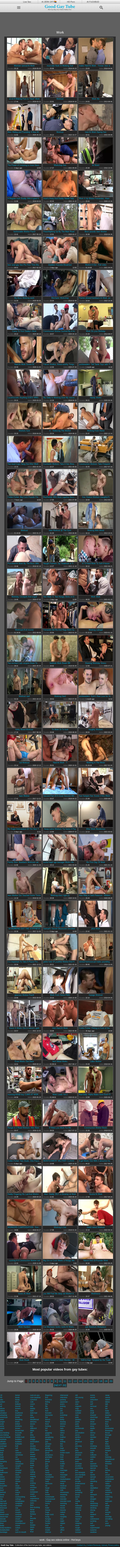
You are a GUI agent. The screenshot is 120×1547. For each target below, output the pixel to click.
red (76, 1503)
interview (63, 1397)
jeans (62, 1404)
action (2, 1402)
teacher (108, 1415)
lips (61, 1444)
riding (77, 1512)
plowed (78, 1455)
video (107, 1483)
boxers (18, 1408)
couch (17, 1510)
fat (31, 1516)
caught (18, 1466)
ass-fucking (4, 1433)
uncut (107, 1475)
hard (47, 1481)
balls (2, 1459)
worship (108, 1517)
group (47, 1461)
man (62, 1468)
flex (46, 1404)
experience (34, 1498)
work (107, 1514)
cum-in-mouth (20, 1532)
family (32, 1512)
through (108, 1435)
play (77, 1450)
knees (62, 1426)
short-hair (94, 1417)
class (17, 1475)
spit (91, 1472)
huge (47, 1512)
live (61, 1446)
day (31, 1415)
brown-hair (19, 1430)
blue (2, 1523)
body (2, 1525)
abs (1, 1400)
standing (93, 1481)
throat (107, 1433)
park (77, 1424)
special (93, 1468)
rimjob (77, 1514)
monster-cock (65, 1501)
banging (3, 1461)
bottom (18, 1404)
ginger (47, 1446)
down (32, 1452)
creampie (19, 1521)
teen (107, 1422)
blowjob (3, 1521)
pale (77, 1417)
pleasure (78, 1453)
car (16, 1457)
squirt (92, 1479)
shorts (92, 1419)
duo (31, 1468)
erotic (32, 1490)
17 (95, 1381)
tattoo (107, 1413)
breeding (18, 1419)
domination (34, 1442)
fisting (47, 1402)
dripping (33, 1459)
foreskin (48, 1413)
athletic (3, 1442)
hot (46, 1506)
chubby (18, 1472)
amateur (3, 1413)
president (79, 1477)
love (62, 1457)
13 (75, 1381)
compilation (19, 1501)
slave (92, 1435)
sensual (93, 1406)
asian (2, 1428)
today (107, 1446)
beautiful (3, 1486)
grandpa (48, 1457)
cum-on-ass (35, 1395)
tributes (108, 1461)
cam (17, 1450)
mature (63, 1481)
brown (17, 1428)
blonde (3, 1519)
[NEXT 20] (60, 1385)
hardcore (48, 1483)
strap (92, 1501)
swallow (93, 1532)
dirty (32, 1435)
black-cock (4, 1514)
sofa (92, 1453)
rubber (77, 1530)
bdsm (2, 1477)
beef (2, 1490)
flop (46, 1408)
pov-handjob (80, 1475)
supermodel (95, 1528)
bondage (3, 1532)
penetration (79, 1433)
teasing (108, 1419)
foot (46, 1411)
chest (17, 1468)
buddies (18, 1439)
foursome (49, 1415)
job (61, 1411)
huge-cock (49, 1514)
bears (2, 1483)
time (107, 1444)
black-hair (4, 1517)
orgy (77, 1408)
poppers (78, 1459)
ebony (32, 1474)
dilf (31, 1433)
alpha (2, 1411)
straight (93, 1499)
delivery (33, 1422)
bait (1, 1455)
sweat (107, 1397)
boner (17, 1395)
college (18, 1499)
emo (32, 1481)
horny (47, 1503)
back (2, 1450)
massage (63, 1475)
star (91, 1483)
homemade (49, 1497)
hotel (47, 1508)
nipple (62, 1523)
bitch (2, 1510)
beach (2, 1479)
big (1, 1499)
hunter (47, 1523)
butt (16, 1446)
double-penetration (34, 1449)
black (2, 1512)
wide (107, 1508)
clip (16, 1483)
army (2, 1426)
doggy (32, 1439)
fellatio (32, 1525)
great (47, 1459)
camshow (19, 1455)
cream (17, 1519)
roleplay (78, 1523)
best (2, 1497)
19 (105, 1381)
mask (62, 1472)
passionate (79, 1428)
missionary (64, 1492)
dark (32, 1411)
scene (92, 1395)
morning (63, 1503)
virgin (107, 1488)
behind (3, 1492)
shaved (93, 1415)
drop (32, 1463)
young (107, 1525)
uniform (108, 1481)
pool (77, 1457)
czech (32, 1404)
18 (100, 1381)
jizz (61, 1408)
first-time (48, 1400)
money (63, 1497)
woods (107, 1512)
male (62, 1466)
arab (2, 1424)
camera (18, 1453)
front (47, 1424)
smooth (93, 1448)
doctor (32, 1437)
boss (17, 1402)
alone (2, 1408)
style (92, 1517)
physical (78, 1442)
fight (32, 1529)
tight (107, 1442)
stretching (94, 1503)
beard (2, 1481)
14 (80, 1381)
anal (2, 1419)
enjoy (32, 1485)
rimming (78, 1517)
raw (76, 1499)
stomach (93, 1494)
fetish (32, 1527)
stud (92, 1512)
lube (62, 1459)
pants (77, 1422)
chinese (18, 1470)
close (17, 1486)
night (62, 1521)
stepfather (94, 1488)
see (91, 1402)
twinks (107, 1470)
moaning (63, 1494)
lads (62, 1428)
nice (62, 1519)
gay (46, 1442)
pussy (77, 1494)
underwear (109, 1479)
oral (76, 1404)
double (33, 1446)
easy (32, 1470)
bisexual (3, 1508)
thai (106, 1424)
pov (76, 1470)
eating (32, 1472)
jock (61, 1413)
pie (76, 1444)
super (92, 1525)
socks (92, 1450)
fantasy (33, 1514)
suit (91, 1523)
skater (92, 1428)
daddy (32, 1408)
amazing (3, 1415)
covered (18, 1514)
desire (32, 1424)
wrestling (108, 1519)
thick (107, 1426)
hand (47, 1472)
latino (62, 1433)
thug (107, 1437)
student (93, 1514)
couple (18, 1512)
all (1, 1406)
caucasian (19, 1464)
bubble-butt (19, 1437)
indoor (47, 1528)
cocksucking (20, 1497)
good (47, 1453)
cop (16, 1508)
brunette (18, 1433)
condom (18, 1506)
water (107, 1499)
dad (31, 1406)
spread (93, 1477)
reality (77, 1501)
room (77, 1525)
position (78, 1466)
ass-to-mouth (5, 1437)
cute (32, 1402)
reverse (78, 1510)
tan (106, 1408)
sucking (93, 1521)
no (61, 1525)
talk (106, 1404)
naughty (63, 1517)
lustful (62, 1464)
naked (62, 1512)
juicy (62, 1417)
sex (91, 1408)
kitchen (63, 1424)
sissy (92, 1426)
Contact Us (81, 1545)
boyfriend (19, 1413)
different (33, 1428)
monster (63, 1499)
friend (47, 1422)
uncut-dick (109, 1477)
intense (48, 1532)
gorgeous (49, 1455)
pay (76, 1430)
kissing (63, 1422)
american (4, 1417)
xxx (106, 1521)
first (46, 1397)
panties (78, 1419)
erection (33, 1487)
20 (110, 1381)
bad (1, 1453)
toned (107, 1448)
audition (3, 1444)
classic (18, 1477)
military (63, 1488)
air (1, 1404)
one (76, 1400)
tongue (108, 1450)
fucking (48, 1426)
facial (32, 1509)
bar (1, 1464)
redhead (78, 1506)
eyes (32, 1503)
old (76, 1395)
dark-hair (33, 1413)
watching (108, 1497)
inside (47, 1530)
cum (17, 1530)
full (46, 1428)
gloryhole (49, 1450)
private (78, 1481)
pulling (78, 1490)
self (91, 1404)
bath (2, 1470)
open (77, 1402)
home (47, 1494)
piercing (78, 1446)
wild (106, 1510)
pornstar (78, 1464)
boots (17, 1397)
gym (47, 1466)
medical (63, 1486)
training (108, 1457)
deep (32, 1417)
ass (1, 1430)
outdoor (78, 1411)
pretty (77, 1479)
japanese (64, 1402)
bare (2, 1466)
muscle (63, 1510)
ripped (77, 1519)
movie (62, 1508)
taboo (107, 1402)
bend (2, 1494)
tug (106, 1468)
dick (31, 1426)
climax (17, 1481)
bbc (1, 1475)
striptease (94, 1506)
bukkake (18, 1444)
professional (80, 1483)
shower (93, 1424)
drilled (32, 1457)
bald (2, 1457)
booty (17, 1400)
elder (32, 1479)
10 (59, 1381)
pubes (77, 1486)
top (106, 1453)
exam (32, 1494)
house (47, 1510)
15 (85, 1381)
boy (16, 1411)
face (32, 1505)
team (107, 1417)
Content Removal (93, 1545)
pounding (79, 1468)
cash (17, 1459)
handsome (49, 1477)
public (77, 1488)
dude (32, 1465)
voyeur (108, 1490)
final (32, 1532)
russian (78, 1532)
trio (106, 1466)
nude (62, 1528)
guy (46, 1464)
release (78, 1508)
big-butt (3, 1501)
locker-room (65, 1453)
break (17, 1417)
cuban (17, 1528)
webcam (108, 1501)
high (47, 1490)
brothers (18, 1426)
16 (90, 1381)
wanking (108, 1492)
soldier (93, 1457)
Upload (104, 1545)
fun (46, 1430)
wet (106, 1503)
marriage (63, 1470)
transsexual (109, 1459)
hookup (48, 1501)
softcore (93, 1455)
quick (77, 1497)
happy (47, 1479)
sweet (107, 1400)
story (92, 1497)
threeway (109, 1430)
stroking (93, 1508)
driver (32, 1461)
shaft (92, 1413)
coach (17, 1492)
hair (46, 1468)
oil (61, 1532)
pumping (78, 1492)
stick (92, 1490)
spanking (93, 1466)
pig (76, 1448)
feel (31, 1521)
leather (63, 1437)
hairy (47, 1470)
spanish (93, 1464)
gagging (48, 1433)
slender (93, 1437)
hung (47, 1517)
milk (61, 1490)
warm (107, 1494)
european (34, 1492)
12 (69, 1381)
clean (17, 1479)
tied (106, 1439)
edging (33, 1476)
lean (62, 1435)
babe (2, 1448)
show (92, 1422)
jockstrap (63, 1415)
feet (31, 1523)
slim (91, 1439)
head (47, 1488)
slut (91, 1444)
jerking (63, 1406)
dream (32, 1454)
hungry (48, 1519)
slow (92, 1442)
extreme (33, 1501)
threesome (109, 1428)
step (92, 1486)
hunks (47, 1521)
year (107, 1523)
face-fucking (35, 1507)
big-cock (3, 1503)
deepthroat (34, 1419)
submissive (94, 1519)
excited (33, 1496)
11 (65, 1381)
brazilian (18, 1415)
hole (47, 1492)
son (91, 1461)
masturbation (65, 1479)
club (17, 1490)
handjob (48, 1475)
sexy (92, 1411)
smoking (93, 1446)
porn (77, 1461)
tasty (107, 1411)
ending (33, 1483)
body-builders (5, 1528)
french (47, 1419)
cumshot (33, 1400)
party (77, 1426)
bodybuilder (5, 1530)
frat (46, 1417)
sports (92, 1475)
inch (47, 1525)
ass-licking (4, 1435)
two (106, 1472)
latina (62, 1430)
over (77, 1415)
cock (17, 1494)
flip (46, 1406)
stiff (91, 1492)
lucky (62, 1461)
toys (106, 1455)
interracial (64, 1395)
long (62, 1455)
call (16, 1448)
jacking (63, 1400)
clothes (18, 1488)
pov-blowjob (80, 1472)
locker (62, 1450)
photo (77, 1439)
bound (17, 1406)
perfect (78, 1437)
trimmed (108, 1464)
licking (62, 1442)
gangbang (49, 1437)
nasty (62, 1514)
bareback (4, 1468)
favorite (33, 1518)
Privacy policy (113, 1545)
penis (77, 1435)
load (62, 1448)
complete (19, 1503)
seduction (94, 1400)
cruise (17, 1525)
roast (77, 1521)
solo (92, 1459)
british (17, 1424)
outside (78, 1413)
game (47, 1435)
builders (18, 1442)
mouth (62, 1506)
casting (18, 1461)
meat (62, 1483)
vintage (108, 1486)
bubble (18, 1435)
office (62, 1530)
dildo (32, 1430)
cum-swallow (35, 1397)
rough (77, 1528)
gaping (48, 1439)
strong (92, 1510)
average (3, 1446)
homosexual (50, 1499)
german (48, 1444)
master (63, 1477)
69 (1, 1397)
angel (2, 1422)
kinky (62, 1419)
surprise (93, 1530)
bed (1, 1488)
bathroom (4, 1472)
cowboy (18, 1517)
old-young (79, 1397)
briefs (17, 1422)
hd (46, 1486)
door (32, 1444)
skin (91, 1430)
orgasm (78, 1406)
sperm (92, 1470)
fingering (48, 1395)
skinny (92, 1433)
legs (62, 1439)
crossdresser (20, 1523)
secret (92, 1397)
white (107, 1506)
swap (107, 1395)
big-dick (3, 1506)
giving (47, 1448)
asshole (3, 1439)
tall (106, 1406)
